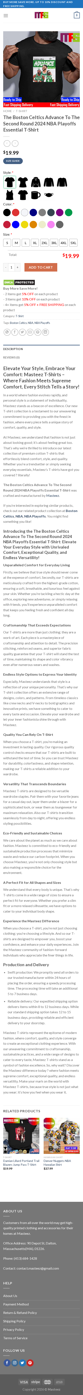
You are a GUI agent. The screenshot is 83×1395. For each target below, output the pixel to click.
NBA (30, 323)
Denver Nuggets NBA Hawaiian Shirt (57, 1162)
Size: (7, 234)
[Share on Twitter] (22, 332)
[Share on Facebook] (14, 332)
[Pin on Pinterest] (37, 332)
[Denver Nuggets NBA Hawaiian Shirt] (62, 1136)
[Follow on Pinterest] (30, 1362)
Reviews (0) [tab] (11, 357)
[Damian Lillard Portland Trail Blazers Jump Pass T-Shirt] (21, 1136)
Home (7, 111)
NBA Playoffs (42, 323)
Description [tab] (13, 349)
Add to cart (41, 267)
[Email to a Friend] (30, 332)
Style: (8, 172)
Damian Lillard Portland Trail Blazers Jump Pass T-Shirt (21, 1162)
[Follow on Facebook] (7, 1362)
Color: (8, 204)
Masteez (52, 495)
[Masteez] (41, 15)
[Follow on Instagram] (14, 1362)
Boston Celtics (18, 323)
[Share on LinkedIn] (45, 332)
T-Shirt (21, 111)
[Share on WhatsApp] (7, 332)
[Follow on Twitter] (22, 1362)
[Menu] (5, 15)
